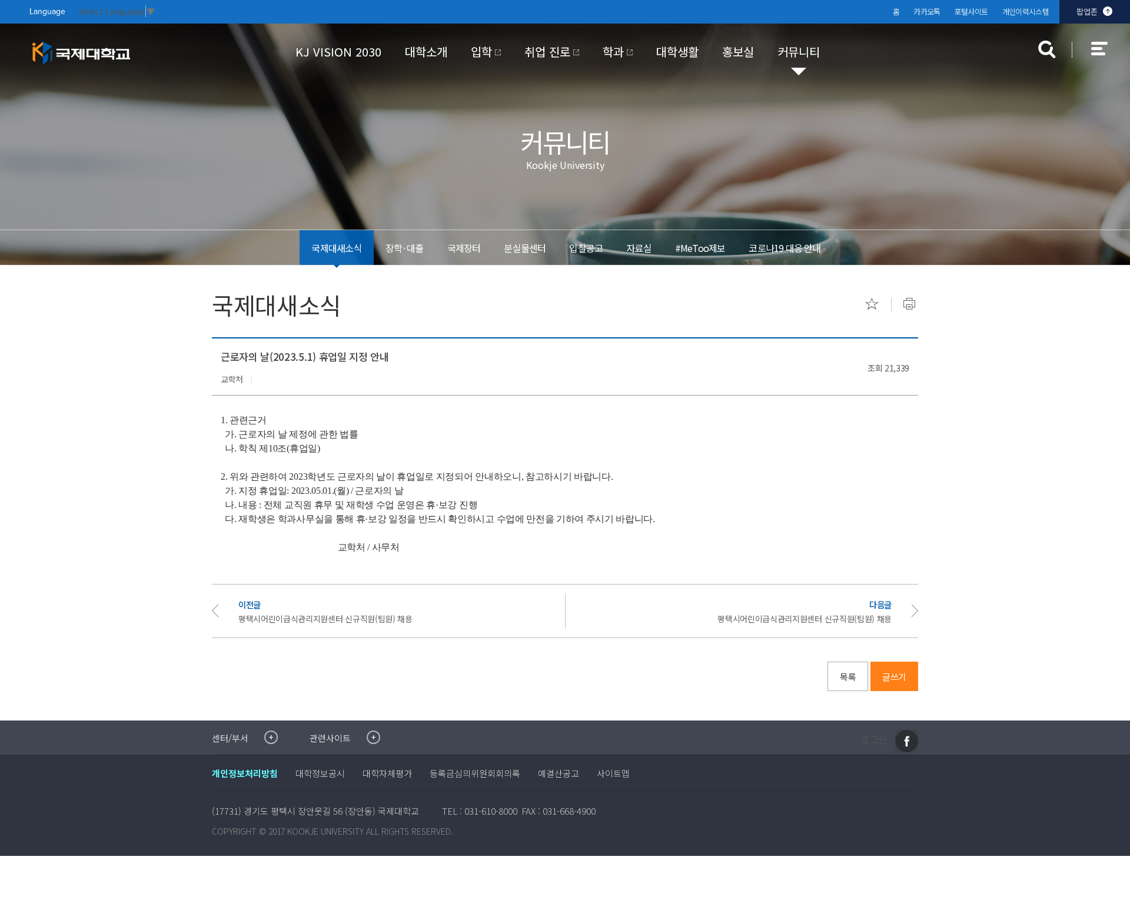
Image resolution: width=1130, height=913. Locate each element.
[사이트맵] (1106, 56)
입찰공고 (586, 248)
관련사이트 (330, 738)
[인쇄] (909, 304)
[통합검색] (1047, 49)
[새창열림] (906, 741)
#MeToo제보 (700, 248)
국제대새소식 (336, 248)
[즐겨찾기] (871, 304)
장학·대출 (404, 248)
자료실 (639, 248)
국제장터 (464, 248)
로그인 (874, 740)
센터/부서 (230, 738)
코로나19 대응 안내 (784, 248)
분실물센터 (525, 248)
